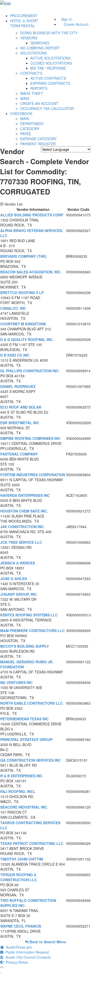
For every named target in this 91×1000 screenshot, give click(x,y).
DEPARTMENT (32, 123)
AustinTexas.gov (18, 947)
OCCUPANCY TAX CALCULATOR (47, 108)
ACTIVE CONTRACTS (48, 78)
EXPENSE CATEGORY (38, 138)
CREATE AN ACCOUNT (39, 103)
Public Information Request (26, 952)
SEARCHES (39, 42)
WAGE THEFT (31, 93)
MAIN (24, 98)
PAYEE (25, 133)
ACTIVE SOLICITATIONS (50, 58)
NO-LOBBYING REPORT (40, 47)
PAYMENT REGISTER (38, 143)
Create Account (76, 24)
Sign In (66, 19)
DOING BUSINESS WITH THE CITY (49, 32)
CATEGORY (29, 128)
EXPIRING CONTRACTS (50, 83)
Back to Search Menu (47, 941)
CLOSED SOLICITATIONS (51, 63)
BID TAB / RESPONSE (48, 68)
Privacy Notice (16, 962)
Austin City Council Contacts (27, 957)
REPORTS (38, 88)
